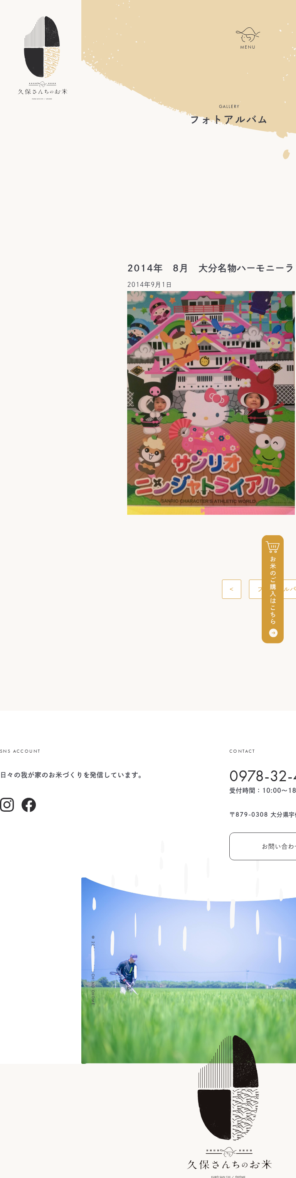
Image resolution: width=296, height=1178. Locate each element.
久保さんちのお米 (42, 57)
